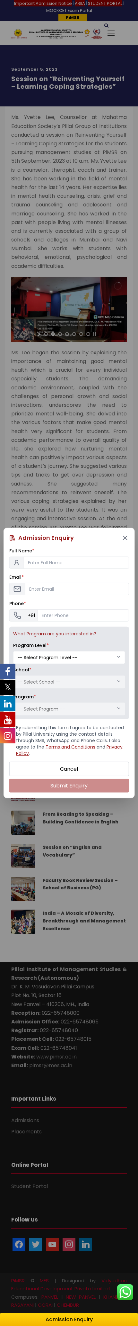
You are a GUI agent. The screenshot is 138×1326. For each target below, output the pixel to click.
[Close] (125, 538)
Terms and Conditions (70, 747)
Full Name (21, 551)
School (22, 670)
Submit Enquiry (69, 785)
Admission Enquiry (69, 1319)
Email (16, 577)
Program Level (31, 645)
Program (24, 697)
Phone (17, 603)
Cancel (69, 769)
